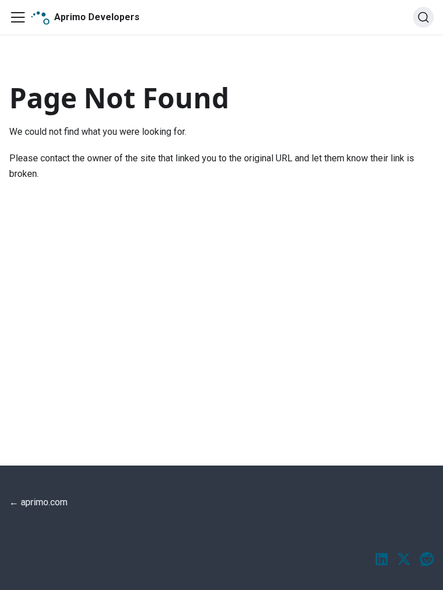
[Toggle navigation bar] (18, 17)
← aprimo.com (38, 502)
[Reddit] (427, 560)
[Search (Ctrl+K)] (423, 17)
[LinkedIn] (382, 560)
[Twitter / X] (404, 560)
